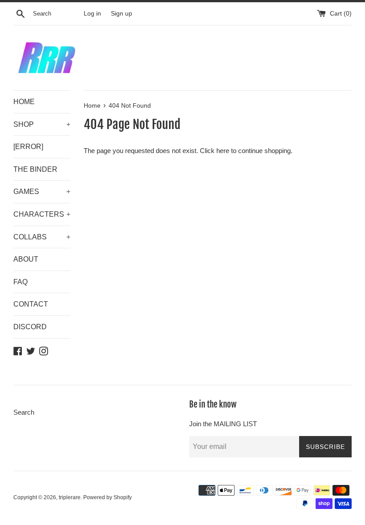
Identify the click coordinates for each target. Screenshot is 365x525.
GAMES (41, 191)
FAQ (20, 282)
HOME (24, 101)
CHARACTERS (41, 214)
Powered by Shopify (107, 497)
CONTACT (30, 304)
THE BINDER (35, 169)
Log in (92, 13)
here (222, 150)
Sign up (121, 13)
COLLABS (41, 237)
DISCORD (30, 327)
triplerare (70, 497)
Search (23, 412)
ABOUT (25, 259)
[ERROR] (28, 146)
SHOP (41, 124)
